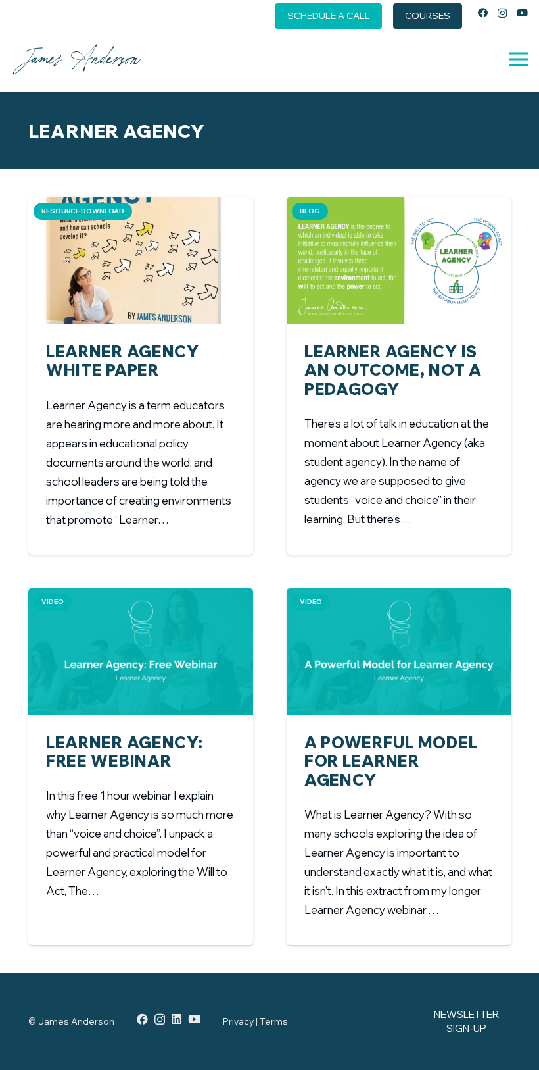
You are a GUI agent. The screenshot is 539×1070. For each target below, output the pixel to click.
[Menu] (518, 59)
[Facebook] (483, 13)
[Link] (140, 439)
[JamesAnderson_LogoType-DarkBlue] (76, 59)
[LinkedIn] (176, 1019)
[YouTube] (522, 13)
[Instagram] (502, 13)
